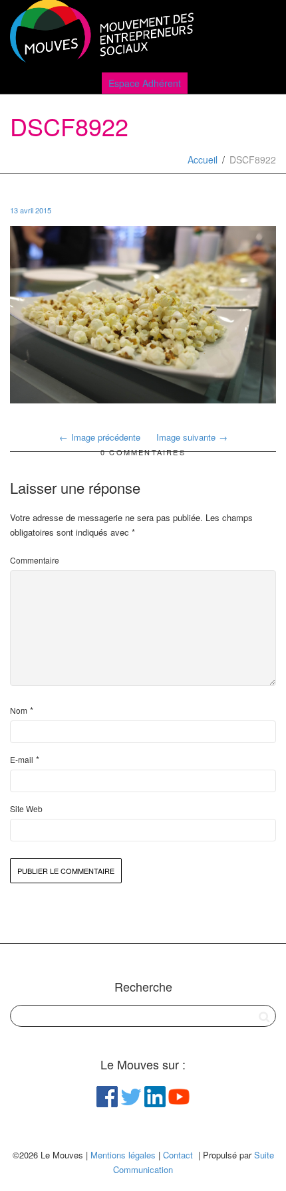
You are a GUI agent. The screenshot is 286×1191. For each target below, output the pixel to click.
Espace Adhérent (144, 83)
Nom (18, 710)
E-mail (21, 759)
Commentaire (34, 560)
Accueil (202, 159)
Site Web (26, 808)
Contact (178, 1154)
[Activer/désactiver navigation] (261, 34)
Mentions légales (123, 1154)
